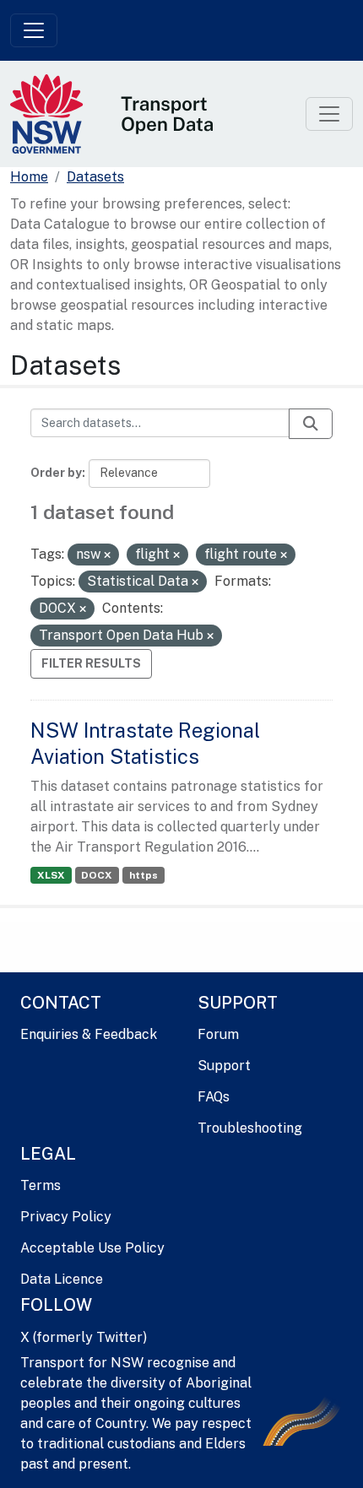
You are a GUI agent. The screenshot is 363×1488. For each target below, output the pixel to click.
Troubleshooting (250, 1128)
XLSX (51, 875)
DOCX (96, 875)
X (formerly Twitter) (83, 1337)
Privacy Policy (65, 1217)
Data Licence (61, 1279)
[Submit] (311, 424)
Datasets (95, 177)
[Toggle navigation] (33, 30)
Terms (40, 1185)
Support (224, 1066)
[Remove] (107, 555)
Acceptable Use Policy (92, 1248)
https (143, 875)
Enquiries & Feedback (88, 1034)
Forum (218, 1034)
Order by (56, 472)
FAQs (214, 1097)
